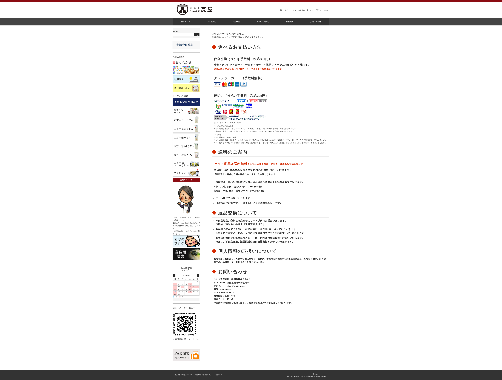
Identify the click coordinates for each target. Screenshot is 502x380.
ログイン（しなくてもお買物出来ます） (298, 10)
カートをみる (324, 10)
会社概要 (289, 22)
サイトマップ (218, 375)
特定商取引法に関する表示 (203, 375)
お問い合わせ (315, 22)
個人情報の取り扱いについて (183, 375)
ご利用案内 (211, 22)
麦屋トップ (185, 22)
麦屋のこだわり (263, 22)
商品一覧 (236, 22)
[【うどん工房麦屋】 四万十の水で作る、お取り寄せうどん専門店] (195, 15)
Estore (325, 374)
